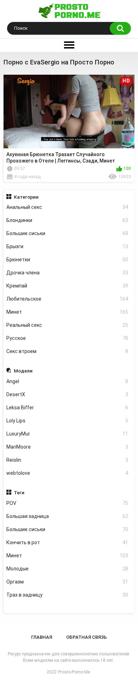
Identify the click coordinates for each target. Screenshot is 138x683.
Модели (23, 371)
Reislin (67, 460)
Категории (26, 197)
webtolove (67, 473)
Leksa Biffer (67, 407)
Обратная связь (86, 637)
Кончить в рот (67, 542)
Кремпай (67, 286)
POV (67, 503)
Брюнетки (67, 259)
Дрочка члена (67, 272)
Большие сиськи (67, 233)
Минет (67, 312)
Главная (41, 637)
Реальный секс (67, 325)
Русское (67, 338)
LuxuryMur (67, 434)
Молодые (67, 568)
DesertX (67, 394)
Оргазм (67, 582)
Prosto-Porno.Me (74, 672)
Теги (19, 492)
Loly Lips (67, 420)
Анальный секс (67, 207)
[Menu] (69, 45)
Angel (67, 381)
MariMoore (67, 447)
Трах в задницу (67, 595)
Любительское (67, 299)
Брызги (67, 246)
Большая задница (67, 516)
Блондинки (67, 220)
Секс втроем (67, 351)
